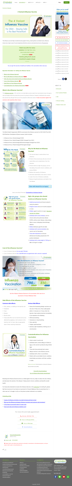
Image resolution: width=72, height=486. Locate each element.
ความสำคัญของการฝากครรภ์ (42, 467)
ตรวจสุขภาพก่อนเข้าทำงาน (7, 466)
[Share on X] (66, 79)
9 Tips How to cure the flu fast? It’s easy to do (15, 404)
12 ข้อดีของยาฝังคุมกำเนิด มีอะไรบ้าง (44, 473)
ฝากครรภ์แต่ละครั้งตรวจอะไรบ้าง (43, 469)
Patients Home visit (61, 104)
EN (59, 2)
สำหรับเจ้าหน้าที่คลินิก (24, 470)
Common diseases (7, 8)
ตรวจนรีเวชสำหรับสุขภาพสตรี (8, 469)
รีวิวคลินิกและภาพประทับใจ (24, 465)
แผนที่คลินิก (22, 469)
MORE (44, 2)
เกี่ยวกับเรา (22, 462)
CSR (57, 96)
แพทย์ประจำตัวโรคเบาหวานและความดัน (10, 464)
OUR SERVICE (22, 2)
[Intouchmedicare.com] (7, 2)
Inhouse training (60, 100)
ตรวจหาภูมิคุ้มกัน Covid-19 (8, 474)
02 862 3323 (58, 473)
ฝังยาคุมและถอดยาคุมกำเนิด (8, 470)
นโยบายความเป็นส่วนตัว (24, 472)
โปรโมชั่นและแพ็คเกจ (6, 477)
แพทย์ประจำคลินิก (23, 464)
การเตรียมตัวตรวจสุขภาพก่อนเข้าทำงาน (44, 465)
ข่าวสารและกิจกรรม (23, 467)
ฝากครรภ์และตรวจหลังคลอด (8, 462)
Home (16, 2)
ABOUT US (30, 2)
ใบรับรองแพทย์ (5, 467)
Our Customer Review (61, 92)
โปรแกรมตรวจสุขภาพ (7, 475)
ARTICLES (38, 2)
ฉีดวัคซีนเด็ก (5, 472)
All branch (58, 88)
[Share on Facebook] (63, 79)
